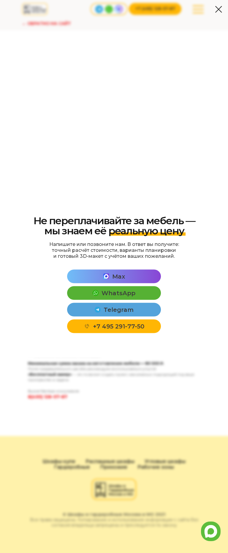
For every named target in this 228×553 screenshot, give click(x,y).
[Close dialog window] (218, 9)
